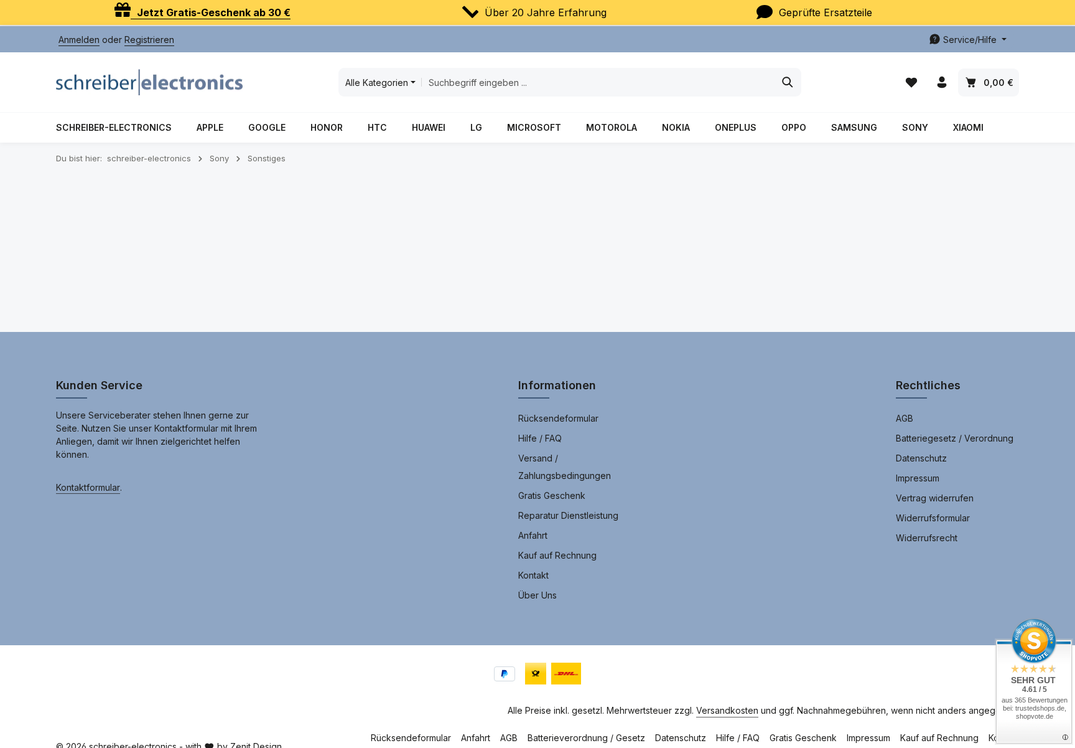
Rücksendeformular (558, 418)
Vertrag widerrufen (935, 498)
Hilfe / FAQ (540, 438)
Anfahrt (532, 535)
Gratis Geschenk (551, 495)
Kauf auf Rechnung (557, 555)
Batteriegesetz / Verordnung (954, 438)
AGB (904, 418)
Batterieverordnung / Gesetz (586, 737)
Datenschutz (921, 458)
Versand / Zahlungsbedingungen (564, 467)
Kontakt (533, 575)
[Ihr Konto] (942, 83)
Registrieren (149, 39)
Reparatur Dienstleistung (568, 515)
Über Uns (537, 595)
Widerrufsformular (933, 518)
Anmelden (79, 39)
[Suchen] (788, 82)
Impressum (917, 478)
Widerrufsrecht (926, 538)
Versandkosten (727, 710)
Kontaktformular (88, 487)
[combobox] (598, 82)
